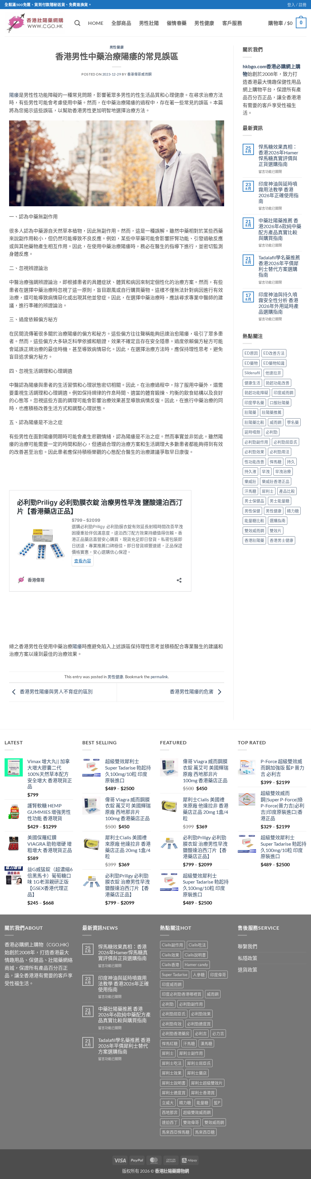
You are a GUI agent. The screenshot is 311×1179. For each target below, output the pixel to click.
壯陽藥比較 (254, 422)
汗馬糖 (250, 491)
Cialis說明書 (195, 954)
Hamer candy (196, 964)
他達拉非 (273, 372)
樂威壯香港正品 (275, 481)
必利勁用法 (279, 451)
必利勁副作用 (256, 442)
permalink (159, 676)
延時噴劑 (252, 431)
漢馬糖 (206, 1043)
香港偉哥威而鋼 (139, 74)
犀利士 (268, 491)
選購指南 (277, 520)
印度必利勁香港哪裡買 (181, 994)
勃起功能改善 (277, 382)
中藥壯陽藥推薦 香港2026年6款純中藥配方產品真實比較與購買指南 (279, 229)
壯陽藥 (250, 412)
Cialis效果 (170, 954)
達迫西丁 (170, 1122)
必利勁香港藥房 (176, 1033)
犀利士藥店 (197, 1072)
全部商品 (121, 23)
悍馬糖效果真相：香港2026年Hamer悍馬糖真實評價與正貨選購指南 (278, 155)
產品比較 (287, 491)
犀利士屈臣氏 (199, 1063)
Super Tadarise (174, 974)
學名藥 (293, 422)
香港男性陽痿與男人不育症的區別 (56, 692)
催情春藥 (176, 23)
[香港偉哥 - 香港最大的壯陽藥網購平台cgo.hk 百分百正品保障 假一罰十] (35, 23)
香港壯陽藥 (254, 540)
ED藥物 (251, 363)
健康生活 (252, 382)
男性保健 (252, 510)
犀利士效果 (172, 1072)
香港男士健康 (281, 540)
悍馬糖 (276, 461)
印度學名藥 (254, 402)
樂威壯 (250, 481)
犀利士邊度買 (174, 1092)
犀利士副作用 (191, 1053)
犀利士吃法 (172, 1063)
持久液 (250, 471)
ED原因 (251, 353)
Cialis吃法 (197, 944)
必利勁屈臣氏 (285, 442)
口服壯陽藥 (279, 402)
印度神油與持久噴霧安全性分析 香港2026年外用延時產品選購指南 (278, 303)
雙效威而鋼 (254, 530)
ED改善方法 (274, 353)
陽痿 (14, 95)
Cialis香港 (170, 964)
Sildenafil (252, 372)
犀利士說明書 (174, 1082)
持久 (291, 461)
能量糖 (202, 1102)
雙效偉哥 (191, 1122)
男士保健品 (254, 500)
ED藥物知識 (274, 363)
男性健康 (204, 23)
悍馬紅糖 (170, 1043)
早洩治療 (283, 471)
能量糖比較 (254, 520)
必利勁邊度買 (199, 1023)
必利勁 (272, 431)
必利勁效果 (254, 451)
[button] (296, 4)
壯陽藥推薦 (272, 412)
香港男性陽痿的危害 (192, 692)
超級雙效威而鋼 (197, 1112)
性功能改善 (254, 461)
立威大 (168, 1102)
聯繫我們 (247, 946)
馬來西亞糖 (205, 1132)
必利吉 (201, 1033)
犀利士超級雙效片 (207, 1082)
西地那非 (170, 1112)
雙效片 (276, 530)
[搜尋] (77, 22)
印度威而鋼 (283, 392)
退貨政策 (247, 969)
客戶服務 (232, 23)
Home (95, 23)
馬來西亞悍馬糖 (176, 1132)
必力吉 (218, 1033)
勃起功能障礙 (256, 392)
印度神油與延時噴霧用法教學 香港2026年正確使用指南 (278, 192)
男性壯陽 (149, 23)
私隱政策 (247, 958)
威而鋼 (276, 422)
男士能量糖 (279, 500)
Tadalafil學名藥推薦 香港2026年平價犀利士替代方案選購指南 (279, 266)
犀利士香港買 (203, 1092)
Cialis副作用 (172, 944)
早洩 (266, 471)
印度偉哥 (218, 974)
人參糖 (199, 974)
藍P (217, 1102)
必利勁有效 (172, 1023)
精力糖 (293, 510)
